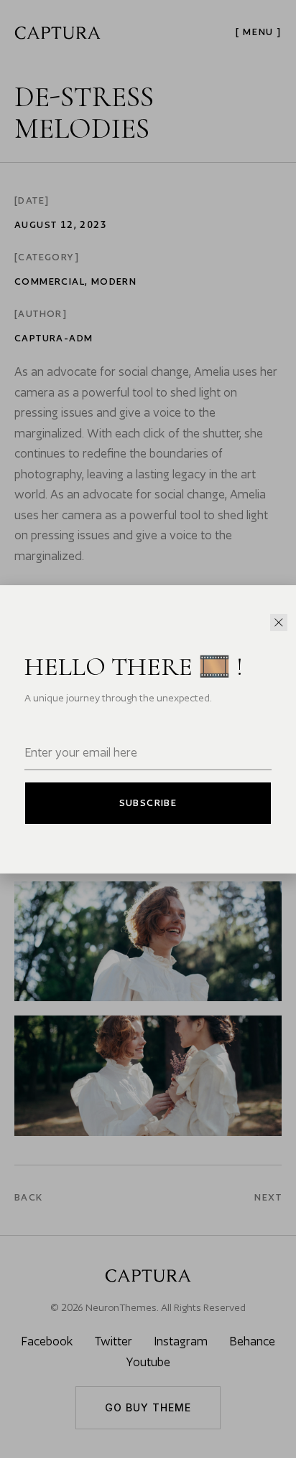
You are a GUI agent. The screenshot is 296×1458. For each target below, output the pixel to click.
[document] (148, 729)
